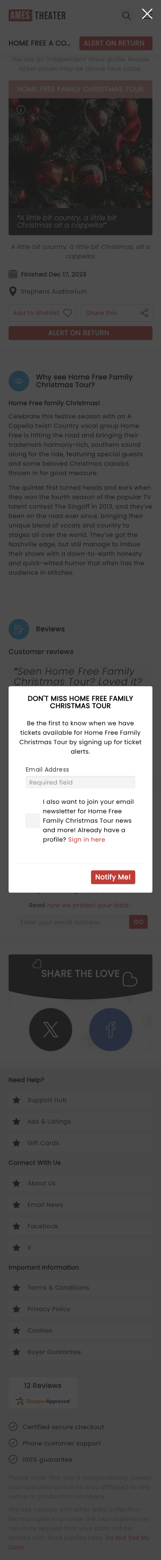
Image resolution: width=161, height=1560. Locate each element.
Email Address (47, 769)
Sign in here (87, 839)
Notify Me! (113, 877)
